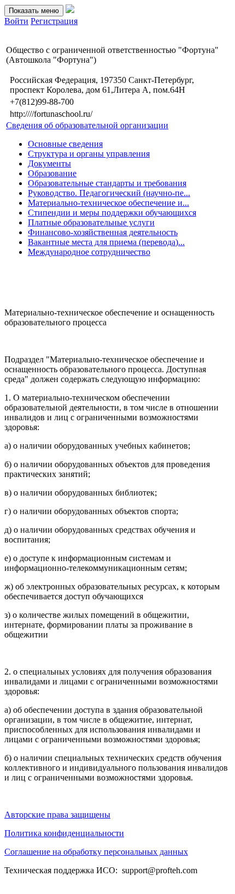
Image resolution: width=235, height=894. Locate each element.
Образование (52, 173)
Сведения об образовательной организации (87, 125)
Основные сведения (65, 143)
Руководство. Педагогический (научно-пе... (109, 193)
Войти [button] (16, 21)
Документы (49, 163)
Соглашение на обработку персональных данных (96, 851)
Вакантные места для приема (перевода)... (106, 242)
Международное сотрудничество (89, 252)
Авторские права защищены (57, 814)
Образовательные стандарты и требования (107, 183)
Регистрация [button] (54, 21)
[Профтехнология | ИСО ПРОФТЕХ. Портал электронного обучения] (70, 10)
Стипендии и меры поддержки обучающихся (112, 212)
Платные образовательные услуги (91, 222)
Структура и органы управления (89, 153)
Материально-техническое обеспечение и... (108, 202)
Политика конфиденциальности (64, 833)
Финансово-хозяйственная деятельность (103, 232)
